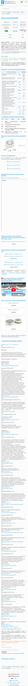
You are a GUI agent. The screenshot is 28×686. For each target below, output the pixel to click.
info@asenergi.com (11, 1)
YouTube (15, 678)
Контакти (19, 682)
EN (1, 5)
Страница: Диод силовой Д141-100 (8, 616)
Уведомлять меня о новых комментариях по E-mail (13, 653)
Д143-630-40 (16, 53)
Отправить (4, 652)
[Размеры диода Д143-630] (22, 145)
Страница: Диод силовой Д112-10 (8, 512)
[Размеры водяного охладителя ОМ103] (13, 262)
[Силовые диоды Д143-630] (14, 303)
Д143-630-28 (4, 53)
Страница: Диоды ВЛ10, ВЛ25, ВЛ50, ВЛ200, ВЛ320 (12, 532)
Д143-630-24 (23, 51)
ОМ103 (23, 111)
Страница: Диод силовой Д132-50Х (8, 575)
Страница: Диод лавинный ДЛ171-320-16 (10, 419)
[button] (21, 1)
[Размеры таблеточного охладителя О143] (13, 256)
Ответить (8, 364)
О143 (20, 111)
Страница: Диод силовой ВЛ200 (8, 411)
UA (3, 5)
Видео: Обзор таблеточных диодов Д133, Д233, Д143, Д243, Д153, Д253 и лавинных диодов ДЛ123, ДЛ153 (13, 279)
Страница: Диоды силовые (7, 463)
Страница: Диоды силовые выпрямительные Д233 (12, 504)
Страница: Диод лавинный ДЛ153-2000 (9, 365)
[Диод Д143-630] (10, 145)
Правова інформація (14, 684)
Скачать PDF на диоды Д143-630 (12, 177)
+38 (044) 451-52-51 (14, 674)
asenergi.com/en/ (14, 680)
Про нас (14, 682)
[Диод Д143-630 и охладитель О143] (14, 253)
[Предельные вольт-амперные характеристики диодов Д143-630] (13, 241)
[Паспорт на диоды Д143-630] (13, 161)
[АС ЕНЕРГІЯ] (2, 2)
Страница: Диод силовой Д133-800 (8, 551)
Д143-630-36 (10, 53)
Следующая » (16, 344)
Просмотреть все (5, 344)
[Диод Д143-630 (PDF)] (23, 113)
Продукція (9, 682)
